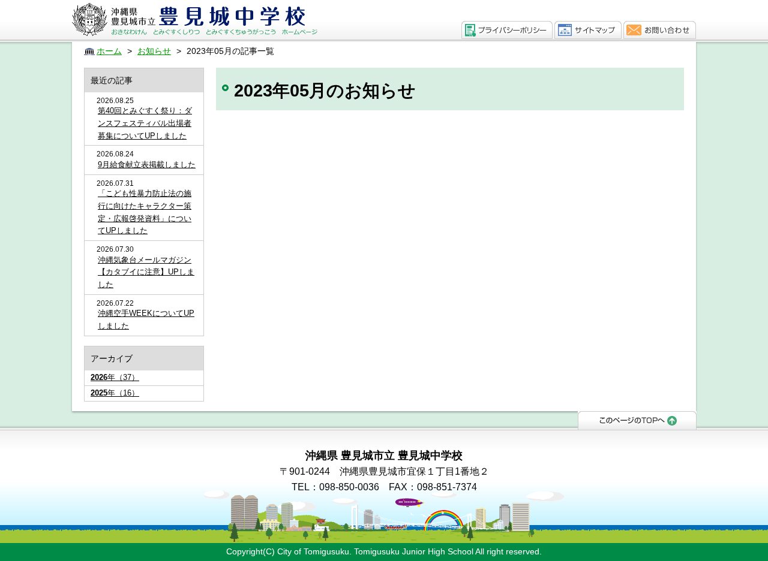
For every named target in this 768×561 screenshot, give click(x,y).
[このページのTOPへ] (637, 419)
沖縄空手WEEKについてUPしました (146, 319)
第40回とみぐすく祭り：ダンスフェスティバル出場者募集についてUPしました (145, 123)
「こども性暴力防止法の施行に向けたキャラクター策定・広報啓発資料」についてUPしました (144, 212)
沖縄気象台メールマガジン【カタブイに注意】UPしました (146, 272)
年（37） (115, 377)
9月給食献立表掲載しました (147, 164)
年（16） (115, 392)
